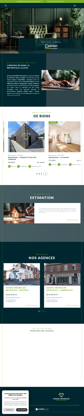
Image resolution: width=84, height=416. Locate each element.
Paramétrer (9, 410)
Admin (60, 405)
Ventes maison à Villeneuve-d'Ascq (28, 340)
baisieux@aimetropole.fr (13, 297)
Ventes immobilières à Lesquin (54, 342)
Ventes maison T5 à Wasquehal (40, 369)
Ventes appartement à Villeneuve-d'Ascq (29, 348)
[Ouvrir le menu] (74, 5)
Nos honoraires (45, 405)
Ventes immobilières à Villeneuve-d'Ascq (56, 340)
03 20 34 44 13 (11, 295)
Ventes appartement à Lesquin (27, 350)
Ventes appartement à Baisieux (27, 354)
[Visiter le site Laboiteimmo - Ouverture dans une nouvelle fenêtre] (42, 411)
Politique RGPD (71, 405)
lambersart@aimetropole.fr (54, 297)
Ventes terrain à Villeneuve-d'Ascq (28, 356)
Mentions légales (54, 405)
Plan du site (38, 405)
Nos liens (65, 405)
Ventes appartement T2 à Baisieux (40, 380)
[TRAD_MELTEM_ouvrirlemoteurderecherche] (6, 5)
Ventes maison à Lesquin (25, 342)
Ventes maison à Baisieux (26, 346)
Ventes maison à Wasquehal (26, 344)
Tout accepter (21, 410)
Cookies (77, 405)
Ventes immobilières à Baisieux (54, 346)
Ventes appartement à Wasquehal (27, 352)
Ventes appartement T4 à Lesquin (40, 375)
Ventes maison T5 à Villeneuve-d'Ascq (41, 367)
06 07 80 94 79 (52, 295)
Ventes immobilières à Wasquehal (54, 344)
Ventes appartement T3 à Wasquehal (41, 378)
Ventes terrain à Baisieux (25, 358)
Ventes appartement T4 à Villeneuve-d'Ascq (43, 373)
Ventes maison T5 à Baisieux (39, 371)
